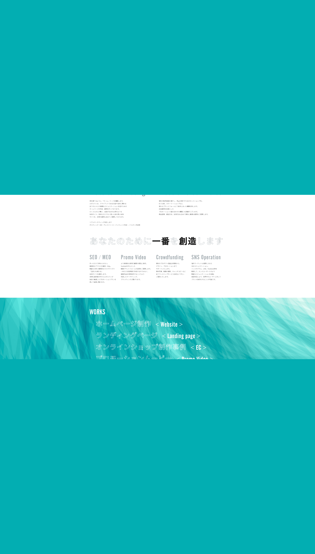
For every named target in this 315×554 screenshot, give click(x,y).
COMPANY (256, 10)
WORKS (267, 10)
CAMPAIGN (290, 10)
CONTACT (303, 10)
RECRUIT (278, 10)
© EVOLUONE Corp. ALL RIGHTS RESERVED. (199, 544)
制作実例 (97, 544)
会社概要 (91, 544)
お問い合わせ (113, 544)
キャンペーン (104, 544)
